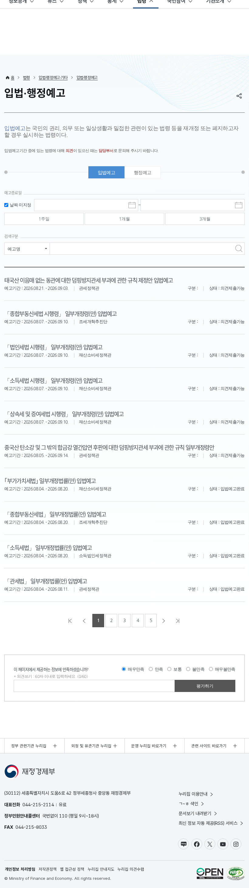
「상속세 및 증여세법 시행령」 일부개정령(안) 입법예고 (63, 414)
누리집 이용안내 (193, 794)
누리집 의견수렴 (131, 869)
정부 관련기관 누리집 (28, 745)
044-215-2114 (38, 804)
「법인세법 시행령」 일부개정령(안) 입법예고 (53, 347)
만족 (159, 669)
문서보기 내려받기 (195, 813)
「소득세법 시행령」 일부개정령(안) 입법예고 (53, 380)
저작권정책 (48, 869)
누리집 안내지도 (101, 869)
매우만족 (136, 669)
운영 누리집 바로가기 (148, 745)
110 (63, 816)
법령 (26, 77)
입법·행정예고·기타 (53, 77)
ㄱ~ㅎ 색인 (188, 804)
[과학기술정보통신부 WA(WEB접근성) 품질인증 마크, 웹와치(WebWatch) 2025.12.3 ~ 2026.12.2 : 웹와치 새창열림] (236, 874)
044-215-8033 (31, 827)
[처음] (70, 620)
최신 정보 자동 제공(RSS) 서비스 (208, 823)
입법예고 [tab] (106, 172)
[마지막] (178, 620)
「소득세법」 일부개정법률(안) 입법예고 (47, 547)
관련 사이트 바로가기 (209, 745)
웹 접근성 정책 (72, 869)
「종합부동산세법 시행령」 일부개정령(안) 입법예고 (60, 313)
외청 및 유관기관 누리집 (91, 745)
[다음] (164, 620)
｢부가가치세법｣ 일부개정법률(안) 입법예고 (49, 481)
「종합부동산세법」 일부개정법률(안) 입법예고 (55, 514)
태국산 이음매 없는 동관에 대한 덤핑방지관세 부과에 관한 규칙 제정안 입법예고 (88, 280)
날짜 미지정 (20, 205)
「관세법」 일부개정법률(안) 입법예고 (45, 581)
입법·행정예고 (87, 77)
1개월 (124, 218)
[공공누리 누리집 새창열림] (209, 874)
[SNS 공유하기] (239, 95)
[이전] (84, 620)
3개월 (205, 218)
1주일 (44, 218)
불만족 (198, 669)
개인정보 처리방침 (20, 869)
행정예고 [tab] (142, 172)
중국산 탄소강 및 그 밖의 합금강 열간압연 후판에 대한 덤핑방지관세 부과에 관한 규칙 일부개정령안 (109, 447)
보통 (177, 669)
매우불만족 (225, 669)
